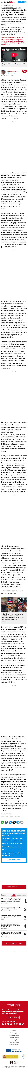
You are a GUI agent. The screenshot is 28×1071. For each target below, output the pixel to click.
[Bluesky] (8, 1024)
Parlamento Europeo (15, 818)
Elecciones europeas (15, 816)
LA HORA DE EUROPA (7, 5)
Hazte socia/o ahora (14, 860)
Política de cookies (14, 1044)
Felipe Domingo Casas (6, 911)
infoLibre (3, 920)
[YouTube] (20, 1024)
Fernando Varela (5, 936)
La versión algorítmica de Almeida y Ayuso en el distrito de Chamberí (11, 908)
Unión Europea (4, 816)
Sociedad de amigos (14, 1037)
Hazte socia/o (14, 1017)
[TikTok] (23, 1024)
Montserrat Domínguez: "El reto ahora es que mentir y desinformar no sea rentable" (10, 925)
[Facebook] (5, 1024)
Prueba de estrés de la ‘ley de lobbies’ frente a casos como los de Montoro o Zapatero (11, 934)
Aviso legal (14, 1040)
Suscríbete (21, 2)
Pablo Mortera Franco (12, 71)
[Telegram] (14, 1024)
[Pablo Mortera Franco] (3, 72)
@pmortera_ (11, 73)
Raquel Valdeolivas (6, 903)
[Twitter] (11, 1024)
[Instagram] (17, 1024)
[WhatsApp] (3, 1024)
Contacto (14, 1030)
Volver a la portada (14, 943)
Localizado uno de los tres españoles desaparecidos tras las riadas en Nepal (11, 917)
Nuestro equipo (14, 1033)
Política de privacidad (14, 1042)
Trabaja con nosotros (14, 1035)
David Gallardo (4, 928)
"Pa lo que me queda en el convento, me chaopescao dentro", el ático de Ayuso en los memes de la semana (11, 900)
